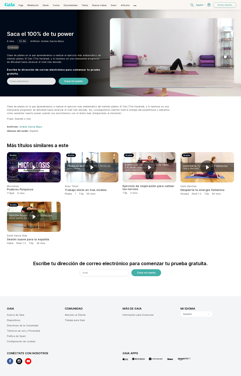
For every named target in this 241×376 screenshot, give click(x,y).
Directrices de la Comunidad (22, 325)
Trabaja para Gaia (75, 320)
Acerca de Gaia (15, 314)
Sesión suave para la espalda (28, 239)
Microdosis (13, 186)
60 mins (216, 193)
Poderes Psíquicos (20, 189)
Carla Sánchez (188, 186)
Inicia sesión (225, 4)
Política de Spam (16, 336)
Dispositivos (13, 320)
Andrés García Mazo (52, 41)
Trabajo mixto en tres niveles (86, 190)
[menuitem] (20, 4)
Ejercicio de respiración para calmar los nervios (148, 187)
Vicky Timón (72, 186)
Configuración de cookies (21, 341)
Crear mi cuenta (73, 81)
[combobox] (196, 314)
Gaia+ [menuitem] (114, 5)
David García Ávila (17, 235)
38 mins (41, 243)
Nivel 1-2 (196, 193)
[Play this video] (34, 167)
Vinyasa (185, 193)
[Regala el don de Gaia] (208, 4)
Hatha (10, 243)
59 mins (91, 193)
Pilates (68, 193)
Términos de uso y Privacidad (23, 330)
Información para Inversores (138, 314)
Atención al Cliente (75, 314)
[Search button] (192, 4)
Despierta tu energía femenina (202, 190)
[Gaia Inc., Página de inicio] (10, 4)
